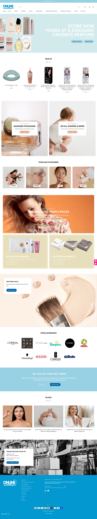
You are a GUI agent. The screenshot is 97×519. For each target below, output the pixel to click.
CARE (9, 11)
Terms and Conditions (25, 490)
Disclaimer (23, 496)
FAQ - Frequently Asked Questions (27, 482)
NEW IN (4, 11)
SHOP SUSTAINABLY (85, 39)
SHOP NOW (11, 290)
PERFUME (23, 11)
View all (48, 62)
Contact (22, 498)
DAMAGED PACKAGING (66, 11)
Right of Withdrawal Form (25, 486)
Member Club (23, 480)
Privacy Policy (23, 492)
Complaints (23, 500)
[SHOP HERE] (24, 128)
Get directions (12, 462)
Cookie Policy (23, 494)
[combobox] (49, 7)
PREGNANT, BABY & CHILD (51, 11)
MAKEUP (16, 11)
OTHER (75, 11)
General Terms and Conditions (26, 488)
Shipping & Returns (24, 484)
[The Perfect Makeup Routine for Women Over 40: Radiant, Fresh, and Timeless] (17, 416)
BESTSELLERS (56, 218)
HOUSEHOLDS (39, 11)
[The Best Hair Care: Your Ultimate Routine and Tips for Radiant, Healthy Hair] (79, 416)
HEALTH (31, 11)
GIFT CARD (83, 11)
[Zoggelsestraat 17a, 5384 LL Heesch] (48, 457)
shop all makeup (42, 218)
